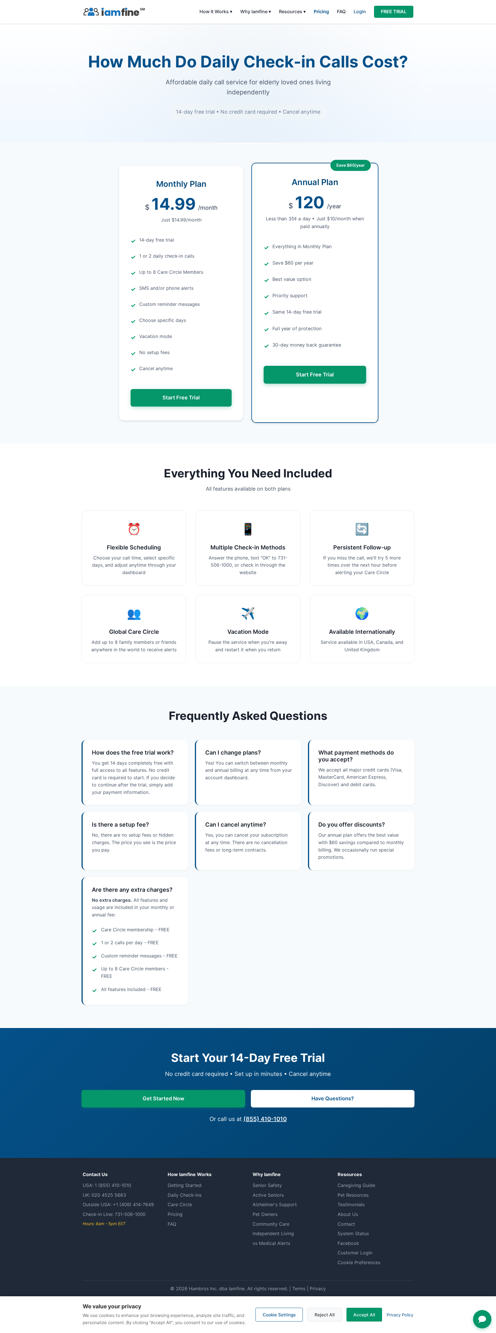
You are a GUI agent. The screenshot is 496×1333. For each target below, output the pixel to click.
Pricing (321, 11)
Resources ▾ (292, 11)
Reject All (325, 1315)
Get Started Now (163, 1098)
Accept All (364, 1315)
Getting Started (185, 1185)
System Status (353, 1233)
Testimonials (351, 1204)
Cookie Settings (279, 1315)
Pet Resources (353, 1195)
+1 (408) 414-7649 (133, 1204)
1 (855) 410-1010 (113, 1185)
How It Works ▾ (215, 11)
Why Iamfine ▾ (255, 11)
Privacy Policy (400, 1314)
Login (360, 11)
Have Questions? (332, 1098)
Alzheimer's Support (275, 1204)
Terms (298, 1288)
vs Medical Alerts (271, 1243)
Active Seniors (268, 1195)
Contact (346, 1224)
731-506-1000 (130, 1214)
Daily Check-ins (185, 1195)
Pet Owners (265, 1214)
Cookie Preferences (359, 1262)
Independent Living (273, 1233)
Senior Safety (267, 1185)
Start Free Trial (181, 398)
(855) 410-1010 (265, 1119)
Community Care (271, 1224)
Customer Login (355, 1253)
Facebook (348, 1243)
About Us (348, 1214)
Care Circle (180, 1204)
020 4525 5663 (109, 1195)
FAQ (341, 11)
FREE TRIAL (393, 11)
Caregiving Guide (356, 1185)
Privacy (318, 1288)
